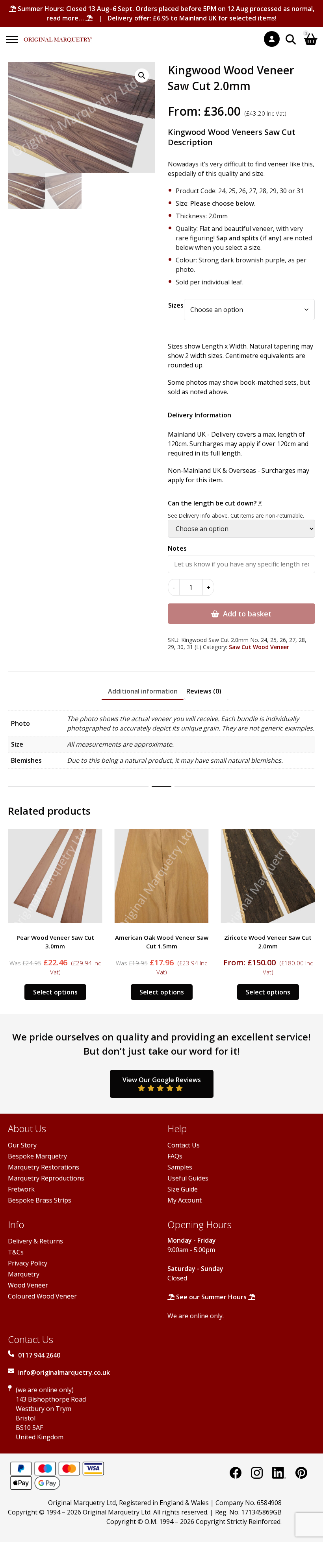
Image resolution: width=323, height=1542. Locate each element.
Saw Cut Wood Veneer (259, 647)
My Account (184, 1200)
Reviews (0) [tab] (203, 691)
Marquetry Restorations (43, 1167)
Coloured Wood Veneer (42, 1296)
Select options (55, 992)
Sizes (176, 305)
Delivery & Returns (35, 1241)
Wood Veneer (28, 1285)
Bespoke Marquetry (37, 1156)
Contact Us (183, 1145)
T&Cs (16, 1252)
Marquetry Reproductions (46, 1178)
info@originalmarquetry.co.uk (64, 1372)
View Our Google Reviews (162, 1079)
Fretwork (21, 1189)
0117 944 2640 (39, 1355)
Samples (179, 1167)
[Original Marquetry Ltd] (58, 36)
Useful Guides (187, 1178)
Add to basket (247, 613)
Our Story (22, 1145)
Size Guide (182, 1189)
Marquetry (23, 1274)
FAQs (174, 1156)
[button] (142, 75)
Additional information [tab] (143, 691)
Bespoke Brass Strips (39, 1200)
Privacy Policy (27, 1263)
